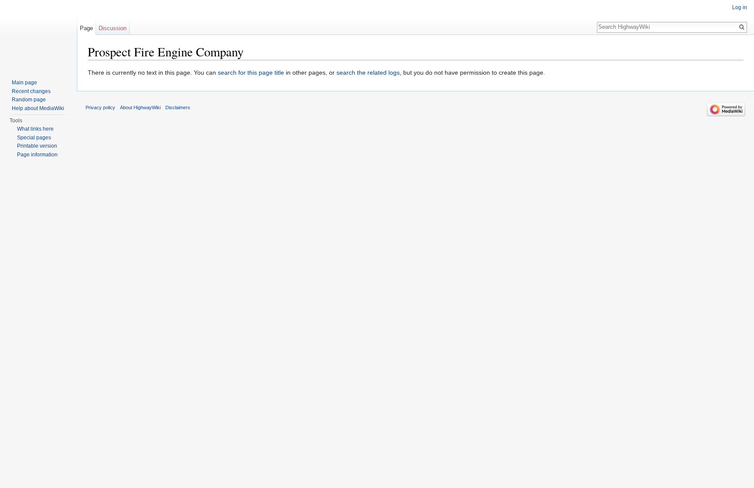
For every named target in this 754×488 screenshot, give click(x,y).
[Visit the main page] (38, 35)
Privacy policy (100, 107)
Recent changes (31, 91)
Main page (24, 83)
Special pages (34, 138)
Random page (29, 100)
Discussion (113, 28)
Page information (37, 155)
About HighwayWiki (140, 107)
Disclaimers (177, 107)
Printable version (37, 146)
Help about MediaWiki (38, 108)
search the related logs (368, 72)
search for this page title (251, 72)
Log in (739, 7)
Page (86, 28)
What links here (35, 129)
